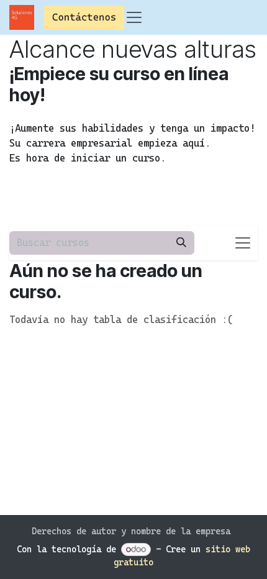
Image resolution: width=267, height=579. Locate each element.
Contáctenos (84, 17)
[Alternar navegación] (243, 242)
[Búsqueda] (181, 243)
